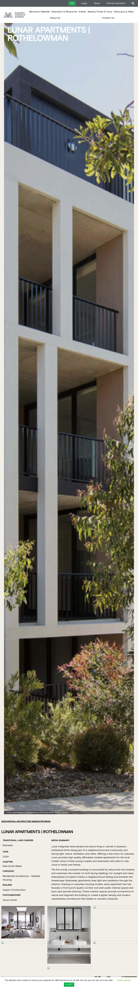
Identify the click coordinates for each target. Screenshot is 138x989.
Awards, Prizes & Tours (100, 11)
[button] (133, 3)
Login (84, 3)
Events (82, 11)
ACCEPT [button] (69, 984)
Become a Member (39, 11)
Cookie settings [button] (123, 980)
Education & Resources (64, 11)
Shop (97, 3)
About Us (55, 17)
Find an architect (116, 3)
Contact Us (108, 17)
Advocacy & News (124, 11)
